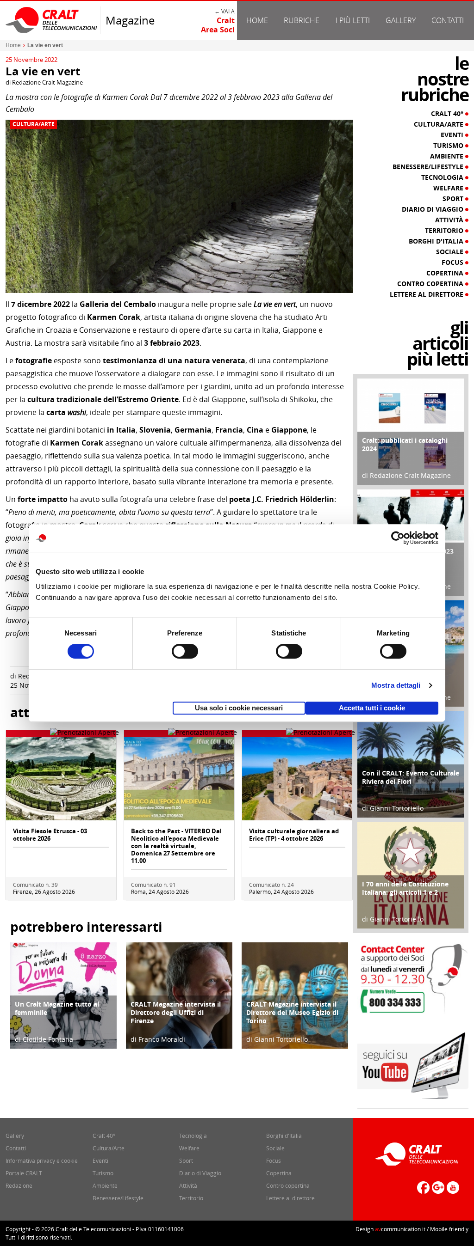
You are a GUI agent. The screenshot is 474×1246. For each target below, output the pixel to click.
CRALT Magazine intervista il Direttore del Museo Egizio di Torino (292, 1012)
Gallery (401, 20)
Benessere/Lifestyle (429, 167)
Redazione (19, 1185)
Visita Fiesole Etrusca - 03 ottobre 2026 (50, 835)
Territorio (445, 230)
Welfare (449, 188)
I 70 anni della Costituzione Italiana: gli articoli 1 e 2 (405, 888)
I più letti (353, 20)
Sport (454, 199)
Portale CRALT (24, 1173)
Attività (450, 220)
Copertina (445, 273)
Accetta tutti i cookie (372, 708)
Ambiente (447, 156)
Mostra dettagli (396, 685)
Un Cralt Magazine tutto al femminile (57, 1008)
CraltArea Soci (218, 25)
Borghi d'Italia (437, 241)
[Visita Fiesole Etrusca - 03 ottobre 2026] (61, 778)
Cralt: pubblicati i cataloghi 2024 (405, 444)
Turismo (449, 145)
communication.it (400, 1229)
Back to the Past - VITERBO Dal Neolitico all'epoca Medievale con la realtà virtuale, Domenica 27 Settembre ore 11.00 (176, 846)
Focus (453, 262)
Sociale (450, 252)
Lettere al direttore (427, 294)
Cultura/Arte (33, 124)
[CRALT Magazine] (52, 19)
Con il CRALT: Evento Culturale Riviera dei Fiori (410, 777)
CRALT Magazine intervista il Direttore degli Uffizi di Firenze (176, 1012)
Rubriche (301, 20)
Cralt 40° (448, 114)
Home (257, 20)
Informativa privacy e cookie (42, 1160)
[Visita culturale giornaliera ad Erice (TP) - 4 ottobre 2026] (297, 778)
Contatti (447, 20)
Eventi (453, 135)
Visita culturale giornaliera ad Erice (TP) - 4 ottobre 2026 (294, 835)
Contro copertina (431, 284)
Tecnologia (443, 177)
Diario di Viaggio (433, 209)
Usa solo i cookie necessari (239, 708)
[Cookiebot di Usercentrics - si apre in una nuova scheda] (397, 538)
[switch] (185, 651)
